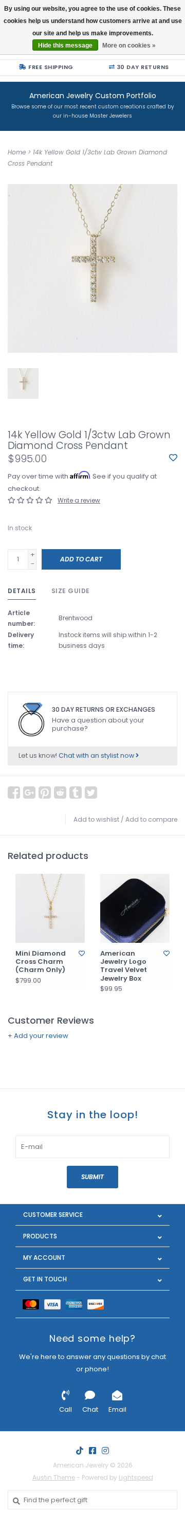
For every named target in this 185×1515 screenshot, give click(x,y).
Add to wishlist (96, 819)
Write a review (79, 500)
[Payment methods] (33, 1304)
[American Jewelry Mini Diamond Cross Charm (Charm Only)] (50, 908)
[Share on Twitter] (91, 792)
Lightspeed (136, 1477)
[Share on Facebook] (14, 792)
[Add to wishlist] (173, 458)
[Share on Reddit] (60, 792)
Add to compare (151, 819)
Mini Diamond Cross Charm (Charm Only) (40, 962)
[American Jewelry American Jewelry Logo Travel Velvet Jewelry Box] (135, 908)
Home (17, 152)
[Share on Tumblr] (75, 792)
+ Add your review (38, 1036)
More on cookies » (129, 45)
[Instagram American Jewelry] (105, 1450)
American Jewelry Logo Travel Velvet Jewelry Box (123, 966)
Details (22, 590)
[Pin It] (45, 792)
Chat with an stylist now (97, 755)
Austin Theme (53, 1477)
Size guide (70, 590)
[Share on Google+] (29, 792)
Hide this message (65, 45)
